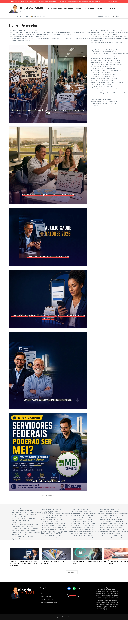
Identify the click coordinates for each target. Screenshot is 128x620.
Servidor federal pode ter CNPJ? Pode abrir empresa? (48, 399)
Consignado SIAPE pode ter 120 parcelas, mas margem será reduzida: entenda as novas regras (48, 317)
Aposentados (58, 9)
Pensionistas (68, 9)
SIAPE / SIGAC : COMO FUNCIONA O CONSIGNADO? (116, 562)
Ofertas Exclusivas (96, 9)
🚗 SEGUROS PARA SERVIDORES (20, 16)
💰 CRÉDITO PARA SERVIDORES (39, 16)
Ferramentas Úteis (80, 9)
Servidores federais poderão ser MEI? (48, 481)
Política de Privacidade (47, 599)
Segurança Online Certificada (49, 602)
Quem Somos (45, 593)
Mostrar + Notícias (48, 495)
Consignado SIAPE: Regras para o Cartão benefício (55, 562)
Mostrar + (71, 572)
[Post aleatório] (114, 16)
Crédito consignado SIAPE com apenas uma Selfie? (87, 562)
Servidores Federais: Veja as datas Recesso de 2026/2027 (48, 194)
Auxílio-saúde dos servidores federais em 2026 (48, 256)
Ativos (49, 9)
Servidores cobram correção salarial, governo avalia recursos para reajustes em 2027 (47, 111)
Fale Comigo (73, 595)
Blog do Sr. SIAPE (31, 8)
